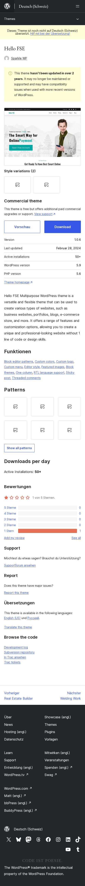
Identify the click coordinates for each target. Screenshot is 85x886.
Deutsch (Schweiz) (28, 829)
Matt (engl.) (15, 796)
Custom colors (44, 361)
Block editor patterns (18, 361)
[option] (15, 406)
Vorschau (22, 227)
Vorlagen (51, 739)
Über (8, 717)
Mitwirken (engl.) (57, 753)
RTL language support (49, 372)
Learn (8, 753)
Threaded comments (26, 378)
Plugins (50, 732)
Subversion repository (19, 652)
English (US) (12, 618)
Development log (16, 647)
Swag (51, 775)
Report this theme (16, 592)
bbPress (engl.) (17, 803)
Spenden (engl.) (59, 767)
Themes (9, 19)
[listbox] (42, 418)
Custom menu (13, 367)
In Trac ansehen (15, 657)
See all (76, 538)
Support (10, 760)
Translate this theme (18, 627)
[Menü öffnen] (78, 6)
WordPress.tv (16, 775)
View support (43, 214)
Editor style (32, 367)
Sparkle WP (19, 58)
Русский (33, 618)
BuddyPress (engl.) (20, 810)
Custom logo (64, 361)
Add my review (14, 538)
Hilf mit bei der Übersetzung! (50, 33)
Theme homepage (17, 282)
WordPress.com (18, 788)
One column (24, 372)
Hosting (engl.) (15, 732)
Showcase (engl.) (58, 717)
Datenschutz (14, 739)
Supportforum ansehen (20, 565)
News (8, 724)
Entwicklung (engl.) (18, 767)
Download (62, 227)
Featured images (52, 367)
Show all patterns (19, 448)
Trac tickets (12, 662)
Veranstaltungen (57, 760)
